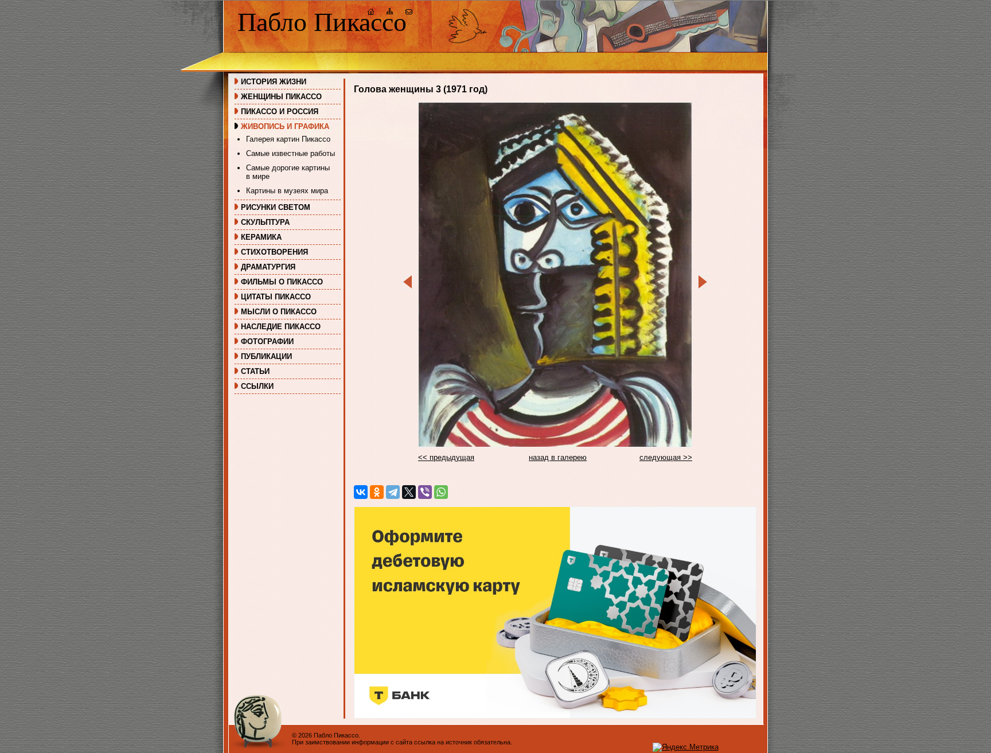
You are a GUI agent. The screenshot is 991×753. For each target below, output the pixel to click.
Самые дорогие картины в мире (288, 172)
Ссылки (257, 386)
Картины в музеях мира (287, 190)
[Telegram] (393, 492)
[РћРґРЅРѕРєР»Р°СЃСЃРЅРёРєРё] (377, 492)
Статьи (255, 371)
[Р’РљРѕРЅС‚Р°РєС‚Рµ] (361, 492)
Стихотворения (274, 252)
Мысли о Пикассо (279, 311)
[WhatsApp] (441, 492)
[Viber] (425, 492)
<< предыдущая (446, 457)
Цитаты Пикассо (276, 296)
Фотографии (267, 341)
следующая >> (665, 457)
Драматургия (268, 267)
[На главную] (371, 13)
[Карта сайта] (390, 13)
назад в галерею (558, 457)
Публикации (266, 356)
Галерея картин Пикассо (288, 139)
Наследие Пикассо (281, 326)
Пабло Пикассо (322, 22)
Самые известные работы (290, 153)
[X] (409, 492)
